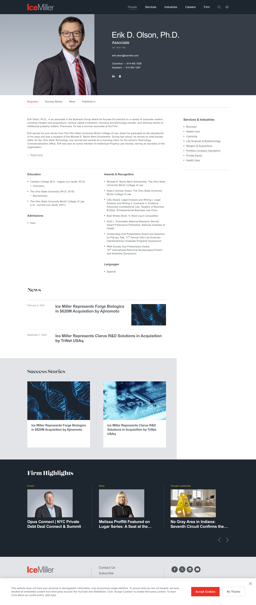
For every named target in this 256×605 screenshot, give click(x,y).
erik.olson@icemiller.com (125, 55)
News (72, 101)
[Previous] (219, 539)
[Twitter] (182, 569)
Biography (32, 101)
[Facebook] (174, 569)
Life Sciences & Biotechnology (203, 141)
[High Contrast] (227, 7)
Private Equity (194, 155)
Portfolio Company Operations (203, 150)
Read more (36, 155)
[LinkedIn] (190, 569)
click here (50, 595)
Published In (88, 101)
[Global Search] (219, 7)
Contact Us (107, 567)
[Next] (227, 539)
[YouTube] (197, 569)
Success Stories (53, 101)
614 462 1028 (134, 63)
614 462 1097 (133, 67)
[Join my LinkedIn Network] (113, 76)
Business (191, 126)
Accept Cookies (205, 591)
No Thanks (233, 591)
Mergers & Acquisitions (199, 146)
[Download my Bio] (120, 76)
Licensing (191, 136)
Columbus (117, 63)
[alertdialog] (128, 591)
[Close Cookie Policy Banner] (250, 583)
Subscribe (106, 573)
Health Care (193, 131)
